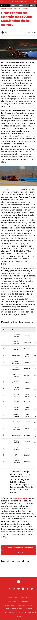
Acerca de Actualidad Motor (13, 609)
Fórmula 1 (25, 8)
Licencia (21, 612)
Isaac (6, 32)
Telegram (23, 589)
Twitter (9, 589)
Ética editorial (12, 601)
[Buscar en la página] (35, 2)
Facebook (5, 589)
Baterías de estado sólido (19, 5)
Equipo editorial (25, 597)
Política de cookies (9, 612)
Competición (17, 8)
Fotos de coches (9, 605)
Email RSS (27, 589)
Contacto (20, 616)
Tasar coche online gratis (25, 605)
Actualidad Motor (6, 8)
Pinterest (14, 589)
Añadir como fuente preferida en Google (20, 550)
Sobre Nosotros (12, 597)
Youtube (18, 589)
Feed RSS (32, 589)
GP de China (21, 498)
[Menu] (2, 2)
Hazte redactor (25, 601)
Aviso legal (29, 609)
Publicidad (31, 612)
